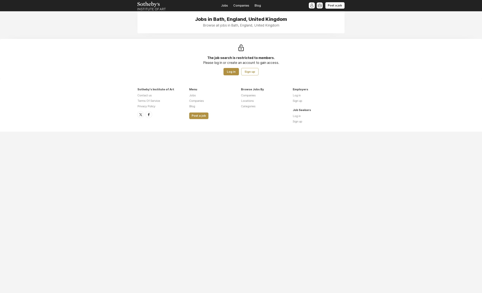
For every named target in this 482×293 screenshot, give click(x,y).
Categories (248, 106)
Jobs (224, 5)
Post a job (335, 5)
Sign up (250, 71)
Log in (231, 71)
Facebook (149, 114)
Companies (241, 5)
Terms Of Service (148, 101)
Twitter (140, 114)
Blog (258, 5)
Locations (247, 101)
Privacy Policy (146, 106)
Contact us (144, 95)
